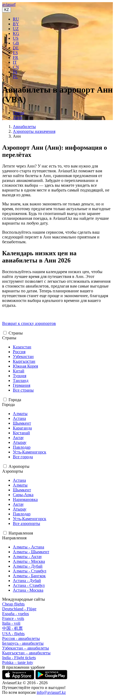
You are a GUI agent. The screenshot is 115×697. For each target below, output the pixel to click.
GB (16, 43)
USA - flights (13, 633)
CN (16, 67)
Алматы (20, 413)
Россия (19, 351)
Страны (16, 333)
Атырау (19, 442)
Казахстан (22, 347)
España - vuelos (15, 613)
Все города (23, 457)
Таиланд (20, 380)
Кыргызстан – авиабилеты (26, 653)
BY (16, 24)
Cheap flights (13, 604)
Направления (21, 533)
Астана (19, 418)
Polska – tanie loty (17, 662)
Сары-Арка (23, 494)
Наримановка (25, 499)
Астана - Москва (28, 590)
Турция (19, 375)
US (15, 38)
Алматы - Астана (28, 547)
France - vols (13, 618)
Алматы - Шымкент (31, 551)
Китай (18, 371)
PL (15, 76)
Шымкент (22, 423)
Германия (21, 385)
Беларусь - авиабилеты (23, 643)
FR (15, 57)
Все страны (23, 390)
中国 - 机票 (12, 628)
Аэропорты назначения (34, 131)
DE (16, 48)
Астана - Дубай (27, 580)
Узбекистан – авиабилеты (25, 648)
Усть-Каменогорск (29, 452)
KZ (6, 10)
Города (15, 399)
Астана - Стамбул (29, 585)
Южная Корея (25, 366)
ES (15, 52)
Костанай (21, 433)
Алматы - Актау (27, 556)
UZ (16, 28)
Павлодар (21, 447)
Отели (18, 112)
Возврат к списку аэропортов (29, 323)
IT (15, 62)
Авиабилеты (24, 126)
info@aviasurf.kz (51, 692)
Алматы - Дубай (28, 566)
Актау (18, 437)
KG (16, 33)
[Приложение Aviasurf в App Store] (18, 678)
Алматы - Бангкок (29, 575)
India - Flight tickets (19, 657)
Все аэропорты (26, 523)
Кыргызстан (24, 361)
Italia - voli (11, 623)
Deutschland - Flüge (19, 609)
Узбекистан (23, 356)
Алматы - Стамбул (29, 571)
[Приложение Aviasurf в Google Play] (51, 678)
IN (15, 72)
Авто (17, 117)
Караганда (22, 428)
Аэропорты (19, 466)
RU (16, 19)
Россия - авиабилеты (21, 638)
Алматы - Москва (29, 561)
